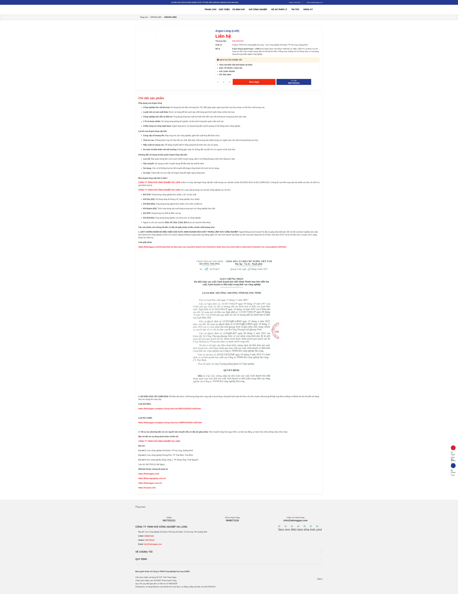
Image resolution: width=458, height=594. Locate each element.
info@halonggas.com (295, 520)
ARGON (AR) (156, 17)
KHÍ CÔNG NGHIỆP (258, 9)
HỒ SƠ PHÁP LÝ (279, 9)
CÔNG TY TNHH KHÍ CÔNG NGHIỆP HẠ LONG (159, 190)
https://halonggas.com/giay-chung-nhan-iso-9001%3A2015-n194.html (169, 409)
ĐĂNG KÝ (308, 9)
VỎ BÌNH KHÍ (238, 9)
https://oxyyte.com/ (147, 488)
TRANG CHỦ (210, 9)
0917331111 (297, 2)
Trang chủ (144, 17)
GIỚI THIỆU (224, 9)
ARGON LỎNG (170, 17)
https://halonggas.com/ (148, 474)
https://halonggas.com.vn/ (150, 483)
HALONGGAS (238, 41)
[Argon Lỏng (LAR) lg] (152, 7)
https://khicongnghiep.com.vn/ (152, 478)
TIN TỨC (295, 9)
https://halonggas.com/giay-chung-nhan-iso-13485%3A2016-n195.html (170, 423)
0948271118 (232, 520)
